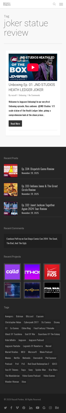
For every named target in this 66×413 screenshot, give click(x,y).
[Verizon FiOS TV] (52, 271)
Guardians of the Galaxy (49, 334)
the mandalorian (12, 375)
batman (19, 316)
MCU (23, 352)
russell (14, 95)
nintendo (26, 358)
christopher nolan (13, 322)
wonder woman (12, 381)
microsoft (32, 352)
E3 (6, 328)
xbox (24, 381)
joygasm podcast (36, 340)
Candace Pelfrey (13, 238)
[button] (61, 4)
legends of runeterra (33, 346)
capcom (39, 316)
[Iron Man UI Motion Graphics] (13, 290)
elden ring (26, 328)
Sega (23, 369)
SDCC (54, 363)
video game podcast (31, 375)
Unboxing (22, 95)
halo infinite (10, 340)
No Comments (34, 95)
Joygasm (22, 340)
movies (8, 358)
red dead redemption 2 (38, 363)
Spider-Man (40, 369)
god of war (30, 334)
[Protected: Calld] (13, 271)
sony (30, 369)
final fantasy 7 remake (44, 328)
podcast (8, 363)
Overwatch (37, 358)
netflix (17, 358)
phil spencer (50, 358)
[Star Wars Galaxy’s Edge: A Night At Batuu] (52, 290)
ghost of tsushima (13, 334)
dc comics (46, 322)
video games (49, 375)
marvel (48, 346)
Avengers (9, 316)
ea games (14, 328)
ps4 (17, 363)
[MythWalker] (33, 290)
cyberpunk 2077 (31, 322)
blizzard (29, 316)
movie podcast (46, 352)
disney (57, 322)
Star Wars (53, 369)
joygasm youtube (12, 346)
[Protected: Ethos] (33, 271)
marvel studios (11, 352)
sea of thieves (11, 369)
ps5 (23, 363)
